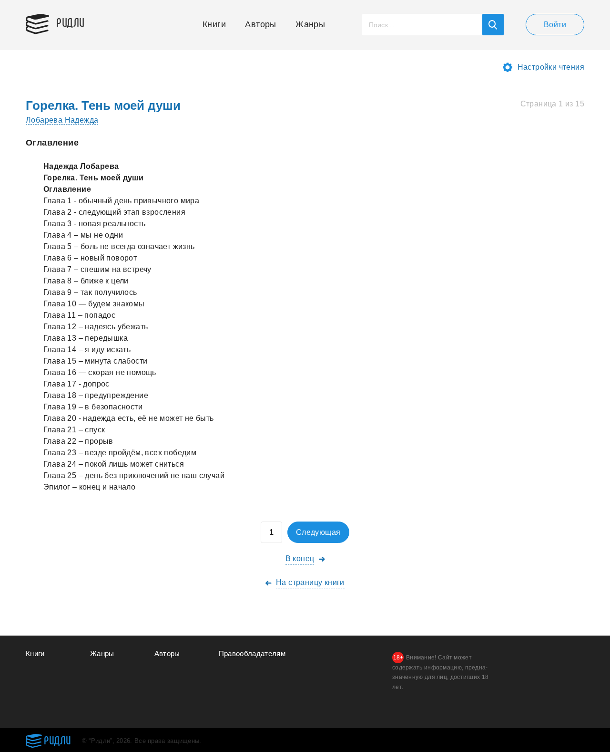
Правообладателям (252, 653)
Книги (214, 24)
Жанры (310, 24)
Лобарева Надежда (62, 120)
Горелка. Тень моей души (103, 105)
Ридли (70, 22)
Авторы (260, 24)
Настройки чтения (551, 67)
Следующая (318, 532)
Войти (555, 25)
